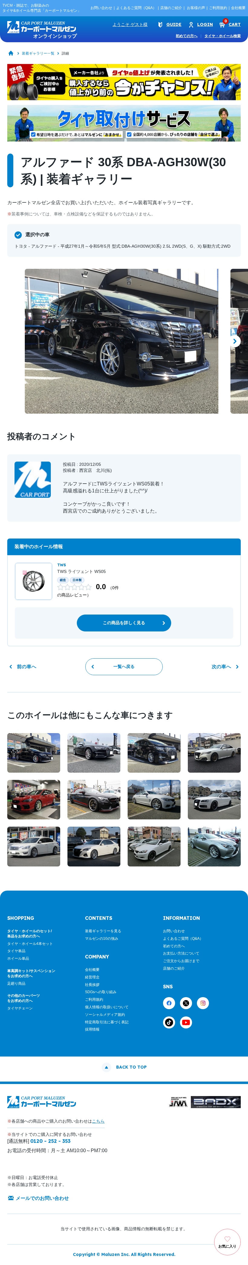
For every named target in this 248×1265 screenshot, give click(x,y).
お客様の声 (196, 8)
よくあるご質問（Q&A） (136, 8)
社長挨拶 (92, 985)
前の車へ (26, 666)
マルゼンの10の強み (101, 938)
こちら (98, 1121)
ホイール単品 (18, 958)
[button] (13, 341)
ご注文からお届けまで (181, 961)
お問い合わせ (101, 8)
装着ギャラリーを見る (103, 931)
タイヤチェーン (20, 1008)
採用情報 (92, 1029)
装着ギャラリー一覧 (38, 53)
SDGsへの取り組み (100, 992)
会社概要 (238, 8)
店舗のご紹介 (171, 8)
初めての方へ (186, 36)
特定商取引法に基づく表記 (107, 1022)
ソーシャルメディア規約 (105, 1014)
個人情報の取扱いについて (107, 1007)
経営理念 (92, 977)
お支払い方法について (181, 953)
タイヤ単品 (16, 951)
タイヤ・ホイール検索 (222, 36)
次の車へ (221, 666)
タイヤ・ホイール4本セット (30, 944)
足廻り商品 (16, 983)
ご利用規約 (218, 8)
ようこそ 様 (130, 24)
